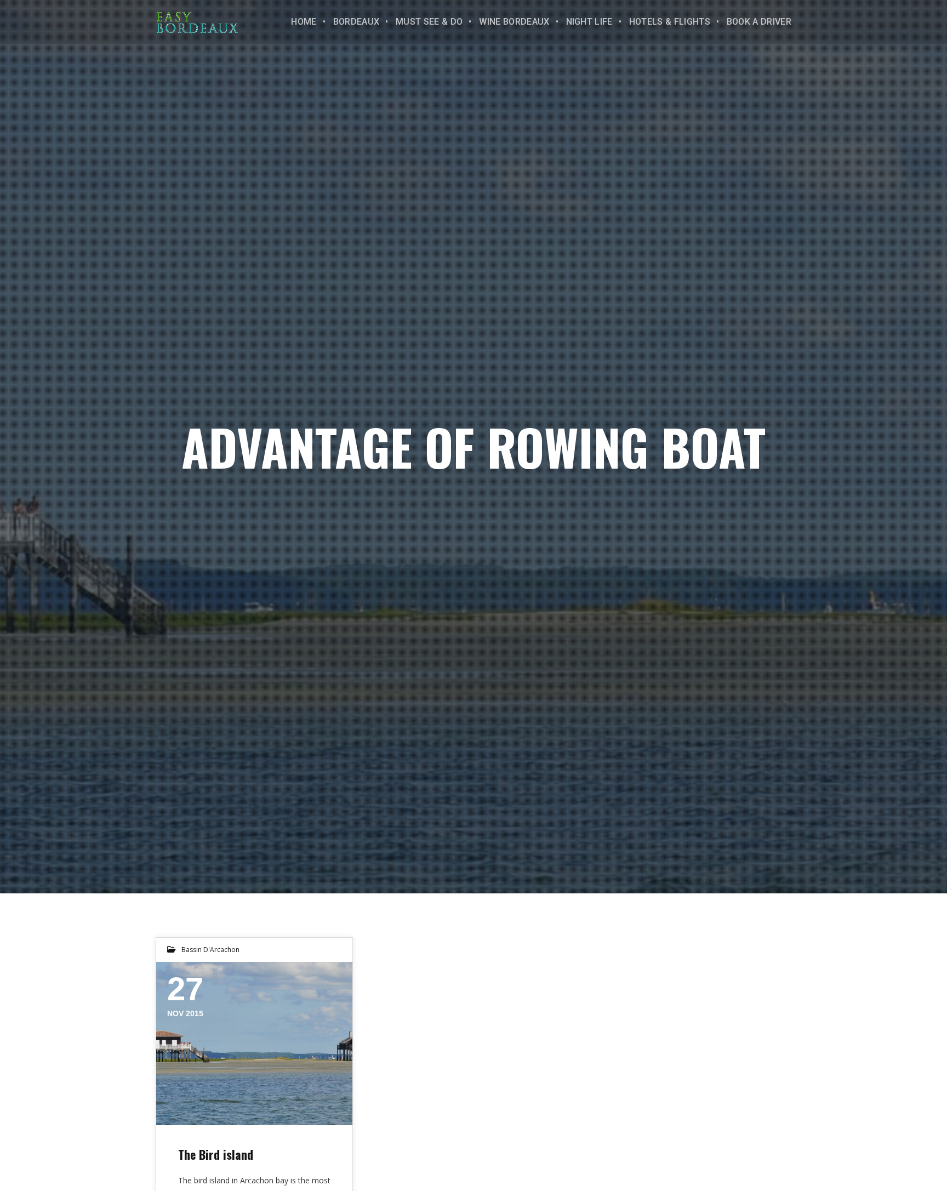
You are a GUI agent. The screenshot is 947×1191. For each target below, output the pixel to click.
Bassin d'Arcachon (210, 949)
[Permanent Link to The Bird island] (254, 1043)
